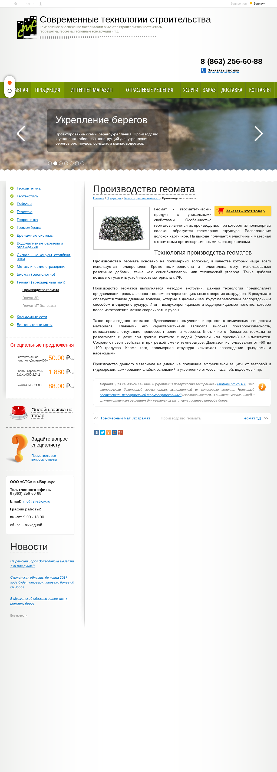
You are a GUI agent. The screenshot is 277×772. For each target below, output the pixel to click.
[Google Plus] (120, 432)
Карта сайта (40, 3)
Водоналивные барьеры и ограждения (40, 245)
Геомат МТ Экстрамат (39, 306)
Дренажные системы (35, 235)
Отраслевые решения (149, 90)
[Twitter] (102, 432)
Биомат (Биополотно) (36, 274)
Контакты (27, 3)
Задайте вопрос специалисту (49, 442)
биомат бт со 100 (231, 384)
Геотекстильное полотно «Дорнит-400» (32, 358)
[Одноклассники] (108, 432)
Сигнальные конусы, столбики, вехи (44, 256)
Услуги (190, 90)
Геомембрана (29, 227)
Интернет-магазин (92, 90)
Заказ (209, 90)
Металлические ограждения (42, 266)
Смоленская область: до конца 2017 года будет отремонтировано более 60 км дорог (42, 582)
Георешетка (27, 219)
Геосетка (24, 212)
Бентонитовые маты (34, 325)
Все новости (18, 615)
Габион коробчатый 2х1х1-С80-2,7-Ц (30, 372)
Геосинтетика (29, 188)
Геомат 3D (30, 298)
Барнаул (259, 3)
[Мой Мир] (114, 432)
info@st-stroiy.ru (36, 501)
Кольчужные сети (32, 317)
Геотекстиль (27, 196)
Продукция (47, 90)
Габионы (24, 204)
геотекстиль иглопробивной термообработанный (141, 395)
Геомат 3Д (251, 418)
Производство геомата (40, 290)
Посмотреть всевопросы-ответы (44, 457)
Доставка (231, 90)
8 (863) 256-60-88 (231, 61)
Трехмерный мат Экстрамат (125, 418)
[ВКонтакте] (96, 432)
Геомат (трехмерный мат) (142, 198)
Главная (15, 3)
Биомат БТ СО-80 (29, 385)
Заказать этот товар (245, 211)
